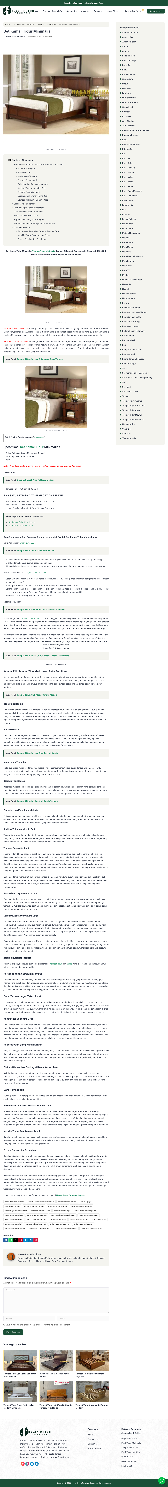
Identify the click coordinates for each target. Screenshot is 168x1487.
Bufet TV (126, 65)
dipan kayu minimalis (12, 1206)
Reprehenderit (129, 354)
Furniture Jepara (130, 102)
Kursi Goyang (128, 167)
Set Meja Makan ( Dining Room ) (137, 377)
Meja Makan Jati (129, 1438)
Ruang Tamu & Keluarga (133, 359)
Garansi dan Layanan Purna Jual (32, 196)
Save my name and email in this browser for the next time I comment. (38, 1325)
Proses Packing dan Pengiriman (32, 239)
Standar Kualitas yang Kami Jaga (33, 200)
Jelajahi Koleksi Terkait (24, 204)
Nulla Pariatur (128, 298)
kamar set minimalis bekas (40, 1211)
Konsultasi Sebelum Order (26, 215)
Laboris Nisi (127, 205)
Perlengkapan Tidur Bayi (133, 331)
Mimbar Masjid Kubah (132, 279)
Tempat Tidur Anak (131, 410)
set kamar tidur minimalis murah (40, 1228)
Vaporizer (126, 429)
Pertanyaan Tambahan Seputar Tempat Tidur (38, 231)
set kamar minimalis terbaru (15, 1228)
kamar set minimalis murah (88, 1215)
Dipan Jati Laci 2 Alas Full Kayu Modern (35, 480)
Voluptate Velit (129, 438)
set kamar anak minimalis (79, 1219)
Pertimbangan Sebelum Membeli (29, 207)
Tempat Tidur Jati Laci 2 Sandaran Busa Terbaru (40, 359)
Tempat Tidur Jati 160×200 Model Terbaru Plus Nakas (43, 655)
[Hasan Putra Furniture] (12, 1260)
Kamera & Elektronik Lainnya (135, 130)
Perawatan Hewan (130, 326)
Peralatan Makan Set (131, 317)
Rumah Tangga (129, 363)
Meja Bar (126, 237)
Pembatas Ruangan (131, 307)
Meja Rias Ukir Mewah (132, 256)
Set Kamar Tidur (32, 447)
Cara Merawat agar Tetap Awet (28, 211)
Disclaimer (92, 1444)
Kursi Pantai (127, 181)
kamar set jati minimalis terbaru (16, 1211)
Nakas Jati (127, 284)
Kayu (124, 139)
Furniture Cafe (129, 97)
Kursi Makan (128, 172)
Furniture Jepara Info (52, 11)
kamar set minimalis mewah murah (63, 1215)
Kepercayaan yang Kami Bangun (29, 219)
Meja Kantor (128, 242)
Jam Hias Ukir (128, 125)
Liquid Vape (127, 223)
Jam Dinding (128, 121)
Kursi (124, 153)
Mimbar (125, 275)
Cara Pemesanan (22, 227)
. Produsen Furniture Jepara (84, 3)
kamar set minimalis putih (14, 1219)
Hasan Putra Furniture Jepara (83, 1483)
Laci (124, 209)
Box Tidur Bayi (129, 60)
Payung (125, 303)
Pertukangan (128, 335)
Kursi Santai (127, 186)
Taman (125, 396)
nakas (69, 964)
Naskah (125, 289)
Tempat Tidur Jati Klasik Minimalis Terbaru (37, 801)
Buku (124, 69)
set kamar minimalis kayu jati (36, 1224)
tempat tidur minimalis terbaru (91, 1228)
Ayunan (125, 51)
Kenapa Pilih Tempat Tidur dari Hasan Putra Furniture (38, 164)
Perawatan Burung (131, 321)
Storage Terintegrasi (27, 180)
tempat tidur (56, 964)
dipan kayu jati (86, 1202)
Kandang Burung (130, 135)
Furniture (126, 93)
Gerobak (126, 111)
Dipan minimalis (27, 543)
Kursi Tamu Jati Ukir (130, 1452)
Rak (124, 345)
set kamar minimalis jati (13, 1224)
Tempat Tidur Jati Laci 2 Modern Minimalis (37, 753)
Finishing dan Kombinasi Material (33, 184)
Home (35, 11)
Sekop (125, 368)
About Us (85, 11)
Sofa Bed (126, 387)
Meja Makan (127, 247)
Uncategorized (129, 424)
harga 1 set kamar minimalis (57, 1206)
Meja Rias (126, 251)
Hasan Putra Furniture (29, 1254)
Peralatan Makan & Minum (134, 312)
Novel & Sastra (129, 293)
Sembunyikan (39, 437)
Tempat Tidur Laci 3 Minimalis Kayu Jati (36, 550)
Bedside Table (128, 55)
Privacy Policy (94, 1448)
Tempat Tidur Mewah (132, 415)
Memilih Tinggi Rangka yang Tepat (34, 235)
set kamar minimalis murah (83, 1224)
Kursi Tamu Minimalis (132, 191)
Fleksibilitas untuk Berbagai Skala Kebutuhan (34, 223)
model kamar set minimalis (36, 1219)
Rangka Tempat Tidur (132, 349)
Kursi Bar (126, 158)
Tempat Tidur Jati (129, 1447)
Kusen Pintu (128, 200)
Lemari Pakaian (129, 219)
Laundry (126, 214)
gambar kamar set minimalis (34, 1206)
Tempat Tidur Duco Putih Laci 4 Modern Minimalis (41, 609)
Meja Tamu (127, 265)
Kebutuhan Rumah (131, 144)
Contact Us (71, 11)
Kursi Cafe (127, 163)
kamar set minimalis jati (62, 1211)
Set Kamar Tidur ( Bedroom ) (135, 373)
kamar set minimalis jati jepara (85, 1211)
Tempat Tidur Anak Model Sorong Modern (37, 695)
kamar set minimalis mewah (36, 1215)
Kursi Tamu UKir (129, 195)
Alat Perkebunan (130, 32)
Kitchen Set (127, 149)
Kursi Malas (127, 177)
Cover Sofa (127, 79)
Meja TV (126, 270)
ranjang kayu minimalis (58, 1219)
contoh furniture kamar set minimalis (41, 1202)
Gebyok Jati (127, 107)
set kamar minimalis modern (60, 1224)
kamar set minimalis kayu (14, 1215)
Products (98, 11)
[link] (5, 1240)
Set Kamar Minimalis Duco (20, 525)
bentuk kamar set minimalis (14, 1202)
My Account (157, 11)
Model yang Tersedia (27, 176)
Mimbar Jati (126, 1466)
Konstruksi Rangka (26, 168)
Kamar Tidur (112, 11)
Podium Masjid (129, 340)
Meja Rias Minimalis (130, 1461)
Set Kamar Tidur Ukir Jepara (21, 522)
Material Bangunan (131, 233)
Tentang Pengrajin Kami (29, 192)
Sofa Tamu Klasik (130, 391)
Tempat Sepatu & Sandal (133, 405)
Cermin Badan (128, 74)
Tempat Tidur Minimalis (43, 251)
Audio (125, 46)
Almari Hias (127, 37)
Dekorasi (126, 88)
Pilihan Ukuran (24, 172)
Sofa (124, 382)
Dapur (125, 83)
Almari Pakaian (129, 42)
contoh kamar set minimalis (67, 1202)
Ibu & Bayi (126, 116)
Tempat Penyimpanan (132, 401)
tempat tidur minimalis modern (66, 1228)
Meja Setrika (128, 261)
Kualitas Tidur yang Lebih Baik (32, 188)
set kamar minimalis (99, 1219)
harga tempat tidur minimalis (81, 1206)
